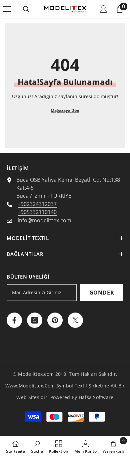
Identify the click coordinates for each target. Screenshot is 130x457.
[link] (37, 446)
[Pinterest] (55, 320)
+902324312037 (37, 204)
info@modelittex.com (44, 220)
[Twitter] (75, 320)
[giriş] (103, 9)
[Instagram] (34, 320)
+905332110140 (37, 212)
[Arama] (26, 9)
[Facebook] (14, 320)
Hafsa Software (96, 397)
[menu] (7, 9)
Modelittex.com (36, 374)
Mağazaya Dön (65, 110)
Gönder (101, 292)
